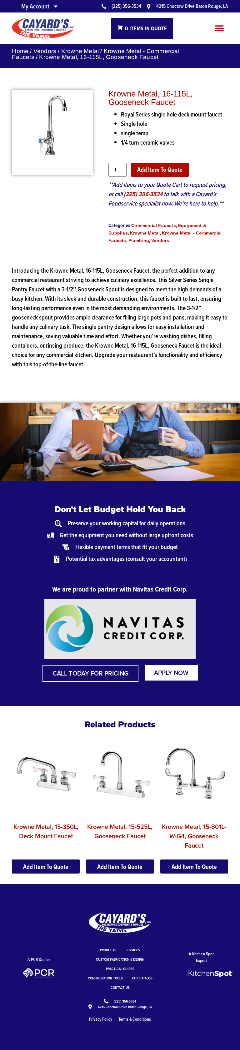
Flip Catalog (142, 978)
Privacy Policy (100, 1019)
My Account (35, 6)
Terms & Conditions (134, 1019)
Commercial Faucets (153, 225)
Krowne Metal (80, 51)
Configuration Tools (105, 978)
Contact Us (120, 987)
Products (108, 950)
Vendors (44, 51)
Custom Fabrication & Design (120, 959)
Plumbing (138, 240)
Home (20, 51)
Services (133, 950)
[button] (219, 28)
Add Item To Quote (159, 169)
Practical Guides (120, 968)
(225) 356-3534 (143, 194)
